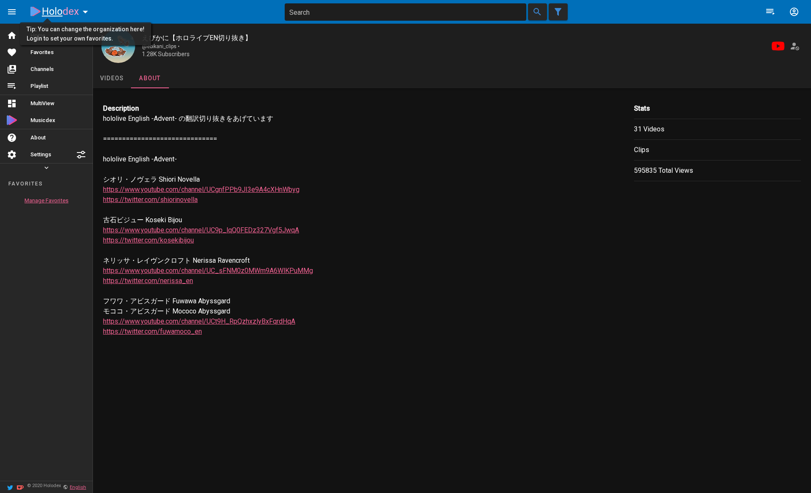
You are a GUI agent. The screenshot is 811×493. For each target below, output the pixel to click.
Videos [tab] (112, 78)
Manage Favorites (46, 200)
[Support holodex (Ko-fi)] (20, 487)
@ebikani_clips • (161, 46)
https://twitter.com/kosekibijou (148, 240)
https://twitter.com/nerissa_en (148, 281)
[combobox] (405, 12)
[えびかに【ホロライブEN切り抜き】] (118, 46)
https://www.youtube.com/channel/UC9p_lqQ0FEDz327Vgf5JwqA (201, 230)
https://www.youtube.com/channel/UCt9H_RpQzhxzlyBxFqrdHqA (199, 321)
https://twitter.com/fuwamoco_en (152, 331)
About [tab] (150, 78)
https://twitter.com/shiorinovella (150, 200)
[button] (81, 155)
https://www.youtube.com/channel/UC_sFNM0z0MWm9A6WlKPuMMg (208, 271)
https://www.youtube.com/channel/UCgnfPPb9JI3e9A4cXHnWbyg (201, 189)
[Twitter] (10, 487)
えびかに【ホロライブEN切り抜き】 (197, 38)
